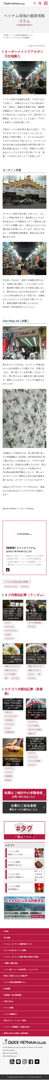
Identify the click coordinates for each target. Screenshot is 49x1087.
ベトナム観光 (33, 726)
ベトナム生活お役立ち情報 (17, 582)
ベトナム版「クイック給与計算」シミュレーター (21, 969)
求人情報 (7, 938)
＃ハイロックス (10, 716)
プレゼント (9, 638)
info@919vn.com (11, 1056)
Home (6, 35)
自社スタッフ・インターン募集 (15, 1020)
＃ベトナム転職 (34, 761)
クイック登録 (8, 1008)
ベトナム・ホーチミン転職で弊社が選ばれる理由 (21, 957)
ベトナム (8, 772)
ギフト (7, 623)
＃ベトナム (9, 724)
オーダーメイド (10, 587)
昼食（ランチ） (10, 670)
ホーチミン (9, 768)
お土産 (7, 634)
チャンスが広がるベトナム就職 (15, 950)
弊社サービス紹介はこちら (24, 807)
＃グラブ (32, 765)
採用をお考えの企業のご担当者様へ (16, 1033)
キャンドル (9, 627)
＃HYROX (9, 720)
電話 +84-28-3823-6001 (10, 1053)
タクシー (32, 753)
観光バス (32, 733)
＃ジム (7, 728)
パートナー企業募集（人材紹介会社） (17, 1027)
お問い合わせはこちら (24, 794)
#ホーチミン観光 (35, 730)
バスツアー (33, 722)
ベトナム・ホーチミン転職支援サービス (18, 944)
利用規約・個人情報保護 (12, 995)
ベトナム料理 (10, 674)
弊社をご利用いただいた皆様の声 (15, 976)
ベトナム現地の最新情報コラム (21, 35)
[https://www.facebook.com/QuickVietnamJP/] (7, 569)
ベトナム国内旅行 (35, 623)
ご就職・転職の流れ (11, 963)
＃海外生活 (9, 732)
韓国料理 (8, 776)
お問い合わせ (8, 1001)
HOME (6, 931)
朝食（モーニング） (12, 666)
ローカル (25, 587)
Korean (8, 780)
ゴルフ (31, 674)
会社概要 (7, 989)
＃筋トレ (8, 712)
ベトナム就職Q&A (10, 1014)
